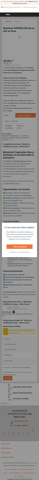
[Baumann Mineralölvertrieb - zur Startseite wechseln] (19, 8)
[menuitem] (5, 14)
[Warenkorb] (36, 14)
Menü (8, 14)
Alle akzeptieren (20, 246)
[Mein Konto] (31, 14)
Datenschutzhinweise (24, 252)
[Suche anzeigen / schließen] (26, 14)
